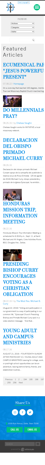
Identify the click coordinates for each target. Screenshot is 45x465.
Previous (8, 379)
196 (36, 379)
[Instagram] (15, 412)
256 (14, 382)
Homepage (19, 83)
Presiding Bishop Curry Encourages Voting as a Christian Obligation (20, 279)
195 (30, 379)
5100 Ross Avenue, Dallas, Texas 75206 (23, 423)
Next (21, 382)
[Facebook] (22, 412)
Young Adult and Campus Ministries (20, 336)
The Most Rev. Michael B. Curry (22, 302)
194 (25, 379)
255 (9, 382)
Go (37, 444)
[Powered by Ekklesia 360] (22, 449)
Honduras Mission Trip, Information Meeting (20, 212)
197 (42, 379)
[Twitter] (30, 412)
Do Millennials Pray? (23, 113)
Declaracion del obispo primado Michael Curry (23, 149)
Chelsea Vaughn (24, 123)
